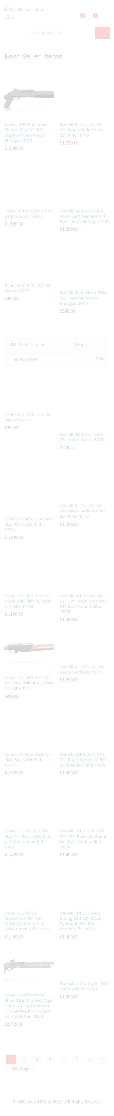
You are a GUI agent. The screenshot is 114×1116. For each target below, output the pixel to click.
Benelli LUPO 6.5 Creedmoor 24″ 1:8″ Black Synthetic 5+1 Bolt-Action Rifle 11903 (27, 921)
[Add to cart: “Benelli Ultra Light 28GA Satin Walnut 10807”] (22, 201)
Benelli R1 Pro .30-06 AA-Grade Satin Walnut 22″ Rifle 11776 (82, 129)
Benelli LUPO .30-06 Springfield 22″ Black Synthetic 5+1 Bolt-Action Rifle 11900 (80, 921)
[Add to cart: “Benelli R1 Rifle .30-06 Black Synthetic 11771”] (77, 657)
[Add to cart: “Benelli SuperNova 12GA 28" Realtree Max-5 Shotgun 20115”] (77, 283)
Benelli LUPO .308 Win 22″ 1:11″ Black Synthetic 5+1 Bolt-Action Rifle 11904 (83, 839)
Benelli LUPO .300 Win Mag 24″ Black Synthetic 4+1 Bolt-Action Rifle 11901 (28, 839)
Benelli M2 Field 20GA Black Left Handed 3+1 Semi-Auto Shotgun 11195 (85, 216)
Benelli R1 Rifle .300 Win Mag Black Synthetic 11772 (28, 524)
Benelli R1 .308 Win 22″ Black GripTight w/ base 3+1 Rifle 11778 (28, 601)
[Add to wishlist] (35, 115)
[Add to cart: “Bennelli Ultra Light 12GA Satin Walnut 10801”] (77, 974)
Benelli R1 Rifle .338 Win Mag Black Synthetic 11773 (28, 759)
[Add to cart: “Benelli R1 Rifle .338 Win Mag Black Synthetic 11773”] (22, 745)
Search (102, 33)
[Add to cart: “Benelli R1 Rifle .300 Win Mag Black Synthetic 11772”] (22, 509)
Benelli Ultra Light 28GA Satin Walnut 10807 (27, 213)
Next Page (21, 1068)
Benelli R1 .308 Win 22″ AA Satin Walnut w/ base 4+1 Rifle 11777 (28, 682)
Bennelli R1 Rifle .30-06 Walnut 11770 (27, 288)
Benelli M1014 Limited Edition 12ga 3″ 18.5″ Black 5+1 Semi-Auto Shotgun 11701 (25, 132)
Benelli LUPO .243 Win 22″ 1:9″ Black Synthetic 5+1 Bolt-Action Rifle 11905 (83, 603)
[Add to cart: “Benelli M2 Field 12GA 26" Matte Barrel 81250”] (77, 425)
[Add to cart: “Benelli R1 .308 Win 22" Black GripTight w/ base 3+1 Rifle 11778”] (22, 586)
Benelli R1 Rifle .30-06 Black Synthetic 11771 (82, 669)
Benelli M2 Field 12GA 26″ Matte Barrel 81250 (83, 437)
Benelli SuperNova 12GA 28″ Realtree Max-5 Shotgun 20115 (83, 297)
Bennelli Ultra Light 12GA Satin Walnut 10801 (84, 986)
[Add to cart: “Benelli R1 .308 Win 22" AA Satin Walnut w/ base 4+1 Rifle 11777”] (22, 668)
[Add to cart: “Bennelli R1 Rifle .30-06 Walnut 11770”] (22, 276)
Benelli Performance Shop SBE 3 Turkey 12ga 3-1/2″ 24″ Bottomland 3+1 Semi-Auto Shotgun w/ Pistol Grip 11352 (28, 1006)
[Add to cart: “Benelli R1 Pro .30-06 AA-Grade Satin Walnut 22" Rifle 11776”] (77, 115)
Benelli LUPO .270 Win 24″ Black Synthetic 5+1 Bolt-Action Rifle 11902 (83, 759)
